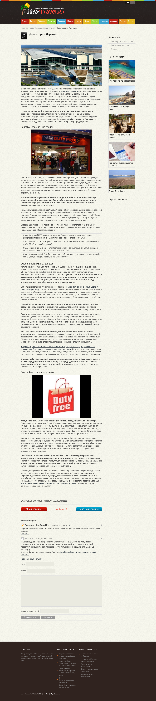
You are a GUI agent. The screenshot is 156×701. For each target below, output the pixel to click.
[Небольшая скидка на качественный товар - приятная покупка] (61, 396)
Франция (104, 21)
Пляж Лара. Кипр (117, 191)
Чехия (95, 21)
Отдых (114, 49)
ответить (25, 534)
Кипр (87, 21)
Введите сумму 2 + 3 (30, 611)
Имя (23, 564)
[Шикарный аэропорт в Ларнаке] (61, 65)
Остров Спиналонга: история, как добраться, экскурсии (67, 656)
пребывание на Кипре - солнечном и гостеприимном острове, (48, 483)
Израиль (61, 21)
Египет (24, 21)
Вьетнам (51, 21)
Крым (78, 21)
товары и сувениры (70, 91)
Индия (70, 21)
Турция (33, 21)
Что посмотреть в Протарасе (122, 81)
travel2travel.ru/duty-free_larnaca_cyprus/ (78, 552)
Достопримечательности (122, 42)
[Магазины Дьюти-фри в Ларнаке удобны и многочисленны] (61, 152)
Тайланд (41, 21)
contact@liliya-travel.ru (52, 694)
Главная (24, 28)
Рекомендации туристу (45, 28)
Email (23, 571)
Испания (113, 21)
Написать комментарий (31, 559)
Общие (131, 21)
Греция (123, 21)
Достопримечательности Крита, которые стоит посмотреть (68, 680)
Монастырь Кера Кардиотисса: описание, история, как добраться (67, 663)
